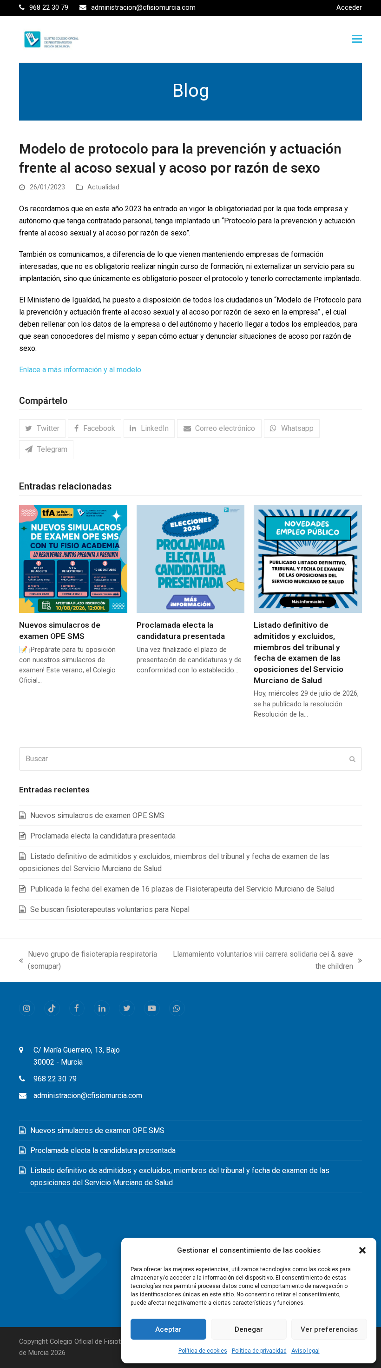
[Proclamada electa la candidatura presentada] (191, 558)
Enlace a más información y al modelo (80, 369)
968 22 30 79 (55, 1078)
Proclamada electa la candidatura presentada (103, 836)
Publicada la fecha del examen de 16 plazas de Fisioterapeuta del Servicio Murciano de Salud (182, 889)
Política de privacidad (259, 1351)
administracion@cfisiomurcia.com (87, 1095)
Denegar (249, 1329)
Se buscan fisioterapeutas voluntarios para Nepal (110, 909)
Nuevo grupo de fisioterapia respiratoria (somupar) (88, 961)
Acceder (349, 7)
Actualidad (103, 187)
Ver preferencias (329, 1329)
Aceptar (168, 1329)
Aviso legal (305, 1351)
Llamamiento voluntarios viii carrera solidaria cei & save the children (262, 961)
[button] (362, 1250)
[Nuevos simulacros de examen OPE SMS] (73, 558)
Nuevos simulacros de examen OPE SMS (97, 815)
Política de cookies (202, 1351)
